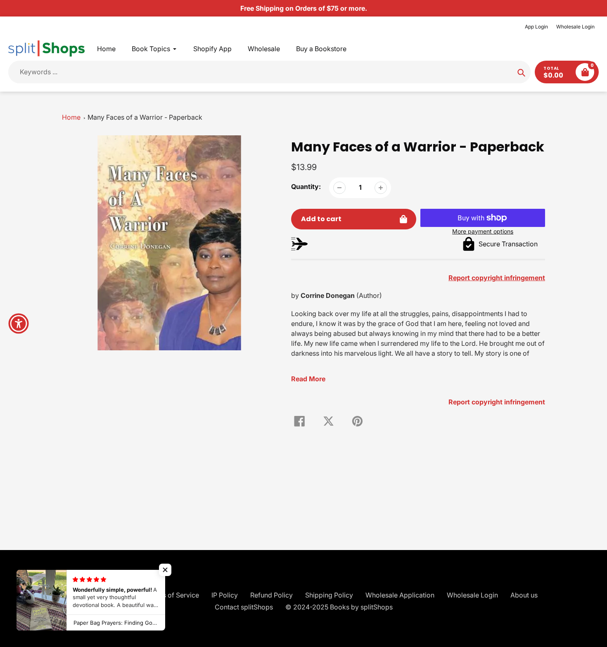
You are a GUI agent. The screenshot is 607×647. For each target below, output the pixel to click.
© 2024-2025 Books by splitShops (339, 607)
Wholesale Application (399, 595)
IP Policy (224, 595)
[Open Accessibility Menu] (18, 323)
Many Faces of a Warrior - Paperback (145, 117)
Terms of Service (173, 595)
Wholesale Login (575, 27)
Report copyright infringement (496, 402)
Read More (308, 379)
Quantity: (306, 186)
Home (71, 117)
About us (524, 595)
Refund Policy (271, 595)
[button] (165, 570)
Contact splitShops (244, 607)
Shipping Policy (329, 595)
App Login (536, 27)
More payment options (482, 231)
